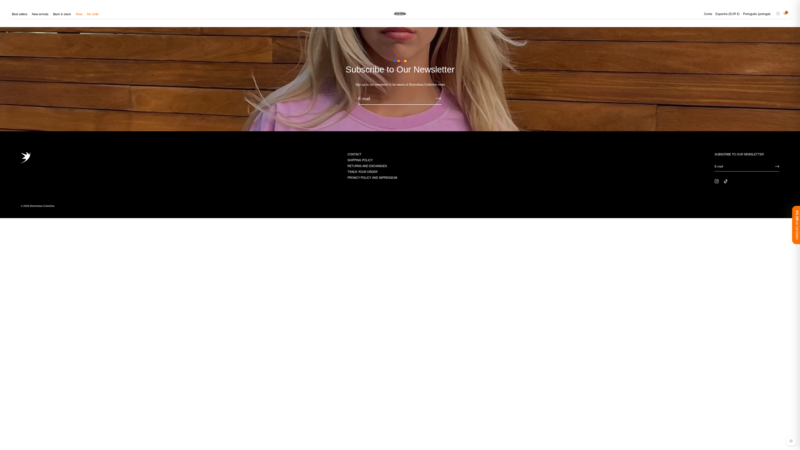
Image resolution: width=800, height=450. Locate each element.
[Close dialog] (476, 175)
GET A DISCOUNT (441, 243)
